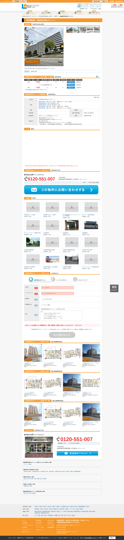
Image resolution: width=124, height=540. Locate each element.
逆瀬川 (73, 515)
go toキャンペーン (40, 529)
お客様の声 (50, 523)
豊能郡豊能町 (77, 471)
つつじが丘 (72, 509)
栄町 (35, 478)
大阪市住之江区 (44, 471)
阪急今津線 (70, 511)
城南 (38, 478)
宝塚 (39, 515)
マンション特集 (27, 464)
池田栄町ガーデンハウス (29, 422)
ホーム (24, 520)
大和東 (50, 509)
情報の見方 (96, 97)
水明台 (41, 509)
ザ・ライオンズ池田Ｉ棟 (29, 392)
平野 (30, 493)
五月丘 (32, 478)
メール (44, 305)
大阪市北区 (51, 471)
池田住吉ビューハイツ (87, 392)
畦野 (42, 515)
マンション (39, 525)
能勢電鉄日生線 (45, 513)
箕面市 (71, 471)
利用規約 (34, 329)
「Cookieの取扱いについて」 (90, 537)
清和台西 (37, 509)
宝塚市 (36, 506)
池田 (47, 101)
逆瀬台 (67, 509)
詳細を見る (71, 82)
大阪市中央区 (58, 471)
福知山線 (53, 511)
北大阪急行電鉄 (84, 511)
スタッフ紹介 (51, 525)
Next (62, 46)
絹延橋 (34, 493)
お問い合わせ (51, 520)
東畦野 (81, 509)
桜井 (45, 515)
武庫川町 (62, 509)
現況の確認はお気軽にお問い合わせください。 (37, 89)
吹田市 (67, 471)
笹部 (62, 515)
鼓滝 (48, 103)
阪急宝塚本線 (42, 101)
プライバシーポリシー (44, 329)
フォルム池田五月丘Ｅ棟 (49, 392)
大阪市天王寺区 (27, 471)
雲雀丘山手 (56, 509)
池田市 (43, 99)
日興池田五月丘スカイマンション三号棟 (71, 392)
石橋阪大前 (26, 486)
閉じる (112, 537)
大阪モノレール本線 (61, 511)
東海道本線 (37, 513)
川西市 (40, 506)
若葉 (77, 509)
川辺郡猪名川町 (65, 506)
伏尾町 (44, 478)
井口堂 (25, 478)
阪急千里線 (92, 511)
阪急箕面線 (77, 511)
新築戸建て (39, 520)
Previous (26, 46)
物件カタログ (26, 531)
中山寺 (69, 515)
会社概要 (25, 523)
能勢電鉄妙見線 (42, 103)
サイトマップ (26, 529)
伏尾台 (47, 99)
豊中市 (63, 471)
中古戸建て (39, 523)
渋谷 (29, 478)
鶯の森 (49, 104)
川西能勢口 (50, 515)
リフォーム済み (40, 527)
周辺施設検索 (51, 527)
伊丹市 (87, 506)
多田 (27, 493)
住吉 (41, 478)
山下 (36, 515)
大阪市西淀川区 (36, 471)
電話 (49, 305)
